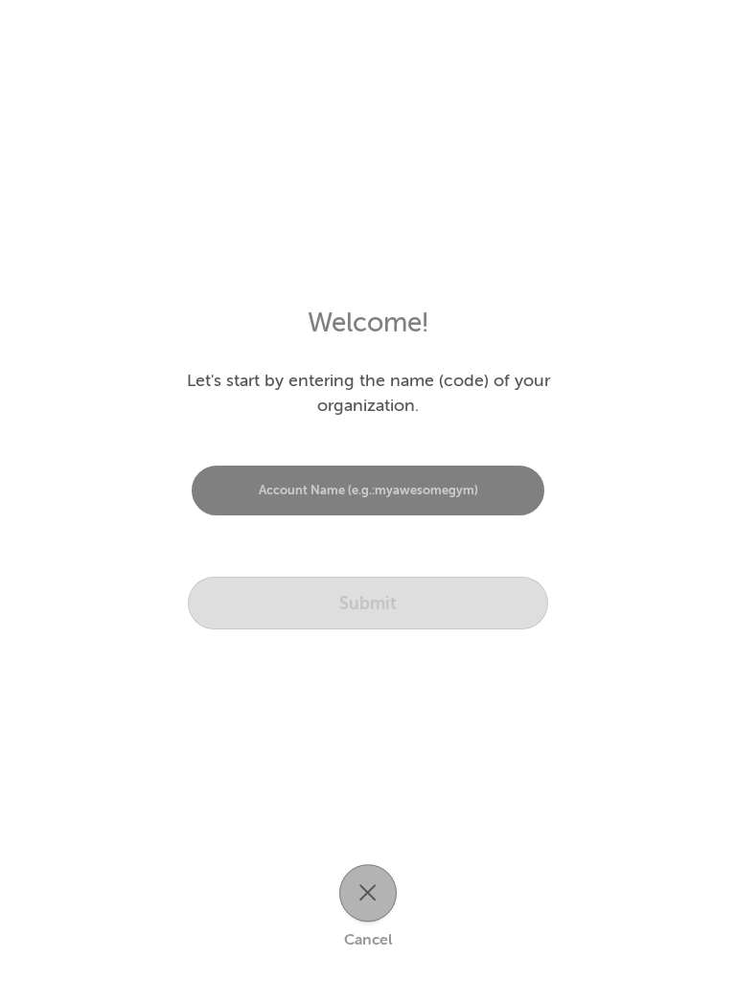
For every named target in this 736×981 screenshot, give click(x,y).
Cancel (368, 939)
